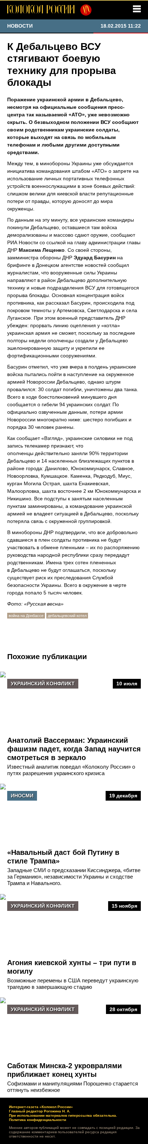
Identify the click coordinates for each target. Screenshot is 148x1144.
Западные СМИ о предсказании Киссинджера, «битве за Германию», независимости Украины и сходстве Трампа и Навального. (73, 876)
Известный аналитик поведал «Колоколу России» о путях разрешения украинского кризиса (71, 770)
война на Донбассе (26, 615)
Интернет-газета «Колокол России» (41, 1107)
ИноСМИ (22, 795)
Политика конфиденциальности (37, 1120)
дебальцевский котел (67, 615)
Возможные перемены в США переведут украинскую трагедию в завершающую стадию (72, 983)
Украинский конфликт (43, 683)
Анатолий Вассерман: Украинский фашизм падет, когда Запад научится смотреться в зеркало (74, 748)
